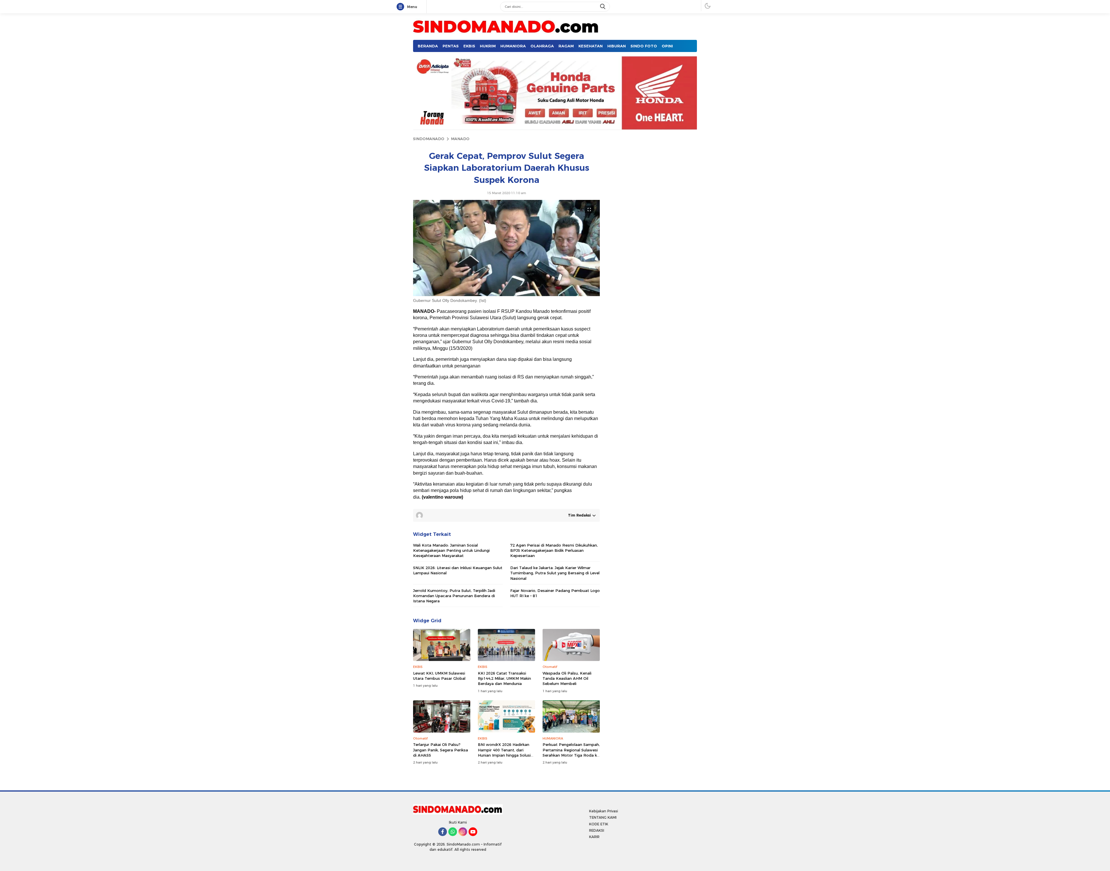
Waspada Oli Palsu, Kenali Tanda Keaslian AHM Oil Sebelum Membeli (567, 678)
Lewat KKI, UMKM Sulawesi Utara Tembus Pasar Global (439, 676)
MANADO (460, 138)
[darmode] (707, 5)
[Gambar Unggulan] (506, 294)
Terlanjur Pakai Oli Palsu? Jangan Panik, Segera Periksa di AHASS (440, 749)
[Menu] (401, 7)
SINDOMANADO (428, 138)
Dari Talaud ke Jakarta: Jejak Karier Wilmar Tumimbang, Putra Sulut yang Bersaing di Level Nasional (555, 572)
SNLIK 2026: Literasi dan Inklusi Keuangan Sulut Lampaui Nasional (457, 570)
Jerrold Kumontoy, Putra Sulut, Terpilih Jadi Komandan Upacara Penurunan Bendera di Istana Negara (454, 595)
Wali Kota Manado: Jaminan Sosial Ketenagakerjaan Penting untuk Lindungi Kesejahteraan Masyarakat (451, 550)
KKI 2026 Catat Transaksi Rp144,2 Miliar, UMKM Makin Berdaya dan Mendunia (504, 678)
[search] (603, 7)
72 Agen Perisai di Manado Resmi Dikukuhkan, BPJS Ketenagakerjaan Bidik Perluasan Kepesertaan (554, 550)
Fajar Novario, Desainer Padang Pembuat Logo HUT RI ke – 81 (555, 593)
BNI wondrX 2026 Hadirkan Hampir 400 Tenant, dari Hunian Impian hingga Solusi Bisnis (504, 752)
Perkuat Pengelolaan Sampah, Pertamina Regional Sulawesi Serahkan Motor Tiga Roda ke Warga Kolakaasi (571, 752)
